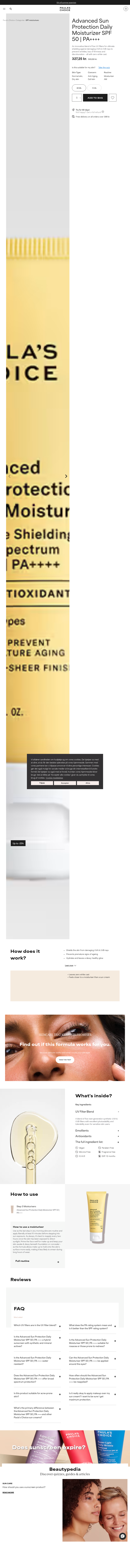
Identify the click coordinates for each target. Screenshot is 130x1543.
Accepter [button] (65, 783)
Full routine (22, 1260)
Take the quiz (104, 67)
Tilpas (42, 783)
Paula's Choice (9, 20)
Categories (20, 20)
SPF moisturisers (32, 20)
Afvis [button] (88, 783)
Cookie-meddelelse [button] (54, 777)
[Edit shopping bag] (126, 8)
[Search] (10, 9)
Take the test (65, 1060)
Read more (49, 1458)
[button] (122, 1536)
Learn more (69, 965)
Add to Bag (95, 97)
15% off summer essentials (65, 2)
